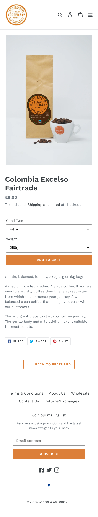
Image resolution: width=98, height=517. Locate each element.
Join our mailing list (49, 415)
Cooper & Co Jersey (53, 501)
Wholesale (80, 393)
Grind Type (14, 220)
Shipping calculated (44, 205)
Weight (11, 239)
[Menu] (90, 15)
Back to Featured (52, 364)
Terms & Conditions (26, 393)
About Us (57, 393)
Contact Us (29, 401)
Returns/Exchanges (61, 401)
